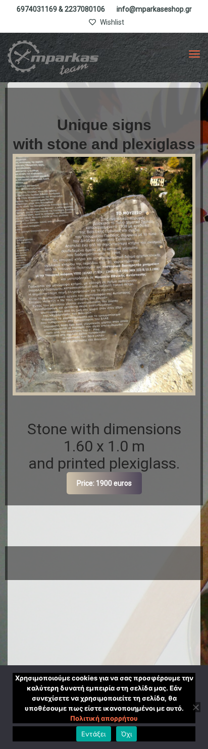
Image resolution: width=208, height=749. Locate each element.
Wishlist (111, 22)
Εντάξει (93, 734)
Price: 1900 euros (104, 483)
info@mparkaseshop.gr (154, 9)
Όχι (126, 734)
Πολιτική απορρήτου (104, 718)
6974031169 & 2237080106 (61, 9)
